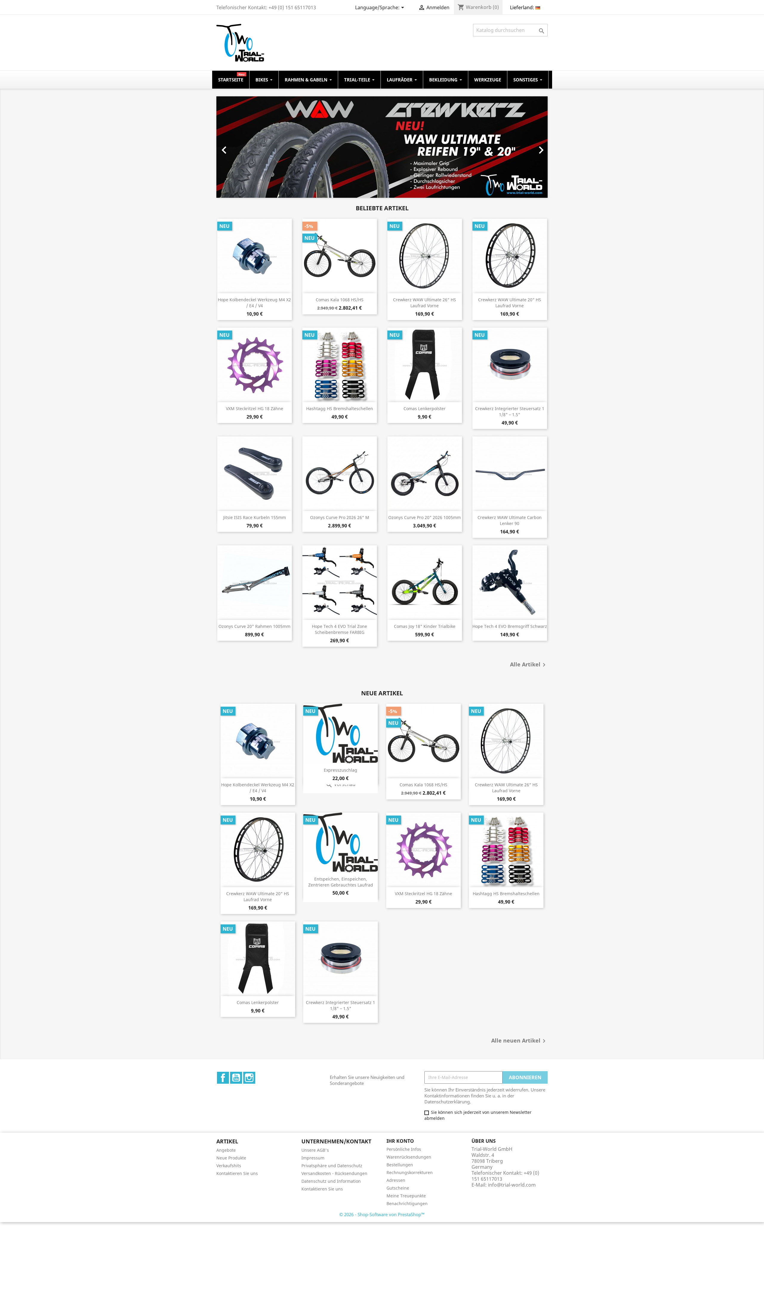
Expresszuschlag (340, 770)
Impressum (312, 1158)
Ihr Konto (400, 1141)
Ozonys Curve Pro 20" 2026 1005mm (424, 517)
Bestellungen (399, 1165)
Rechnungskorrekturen (409, 1172)
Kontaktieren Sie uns (237, 1173)
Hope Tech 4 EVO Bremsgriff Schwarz (509, 626)
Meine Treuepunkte (406, 1196)
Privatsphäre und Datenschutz (331, 1165)
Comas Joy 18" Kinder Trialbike (424, 626)
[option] (400, 147)
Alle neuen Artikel (519, 1041)
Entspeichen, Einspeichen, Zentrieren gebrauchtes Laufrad (340, 882)
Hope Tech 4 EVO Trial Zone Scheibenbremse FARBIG (339, 629)
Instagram (249, 1078)
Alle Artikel (529, 664)
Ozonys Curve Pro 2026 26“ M (339, 517)
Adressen (395, 1180)
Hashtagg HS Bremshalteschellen (339, 408)
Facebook (223, 1078)
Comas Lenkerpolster (424, 408)
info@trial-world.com (512, 1185)
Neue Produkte (231, 1158)
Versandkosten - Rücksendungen (334, 1173)
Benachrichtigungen (407, 1203)
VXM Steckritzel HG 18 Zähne (254, 408)
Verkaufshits (228, 1165)
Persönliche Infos (403, 1149)
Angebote (226, 1150)
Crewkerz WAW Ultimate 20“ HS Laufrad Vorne (509, 302)
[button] (241, 147)
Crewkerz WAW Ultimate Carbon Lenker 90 (510, 520)
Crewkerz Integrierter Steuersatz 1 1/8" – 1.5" (509, 411)
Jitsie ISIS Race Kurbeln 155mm (254, 517)
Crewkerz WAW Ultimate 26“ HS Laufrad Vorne (424, 302)
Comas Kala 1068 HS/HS (339, 299)
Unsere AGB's (315, 1150)
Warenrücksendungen (408, 1157)
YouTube (236, 1078)
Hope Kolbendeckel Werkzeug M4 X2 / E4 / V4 (254, 302)
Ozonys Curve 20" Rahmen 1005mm (254, 626)
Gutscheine (397, 1188)
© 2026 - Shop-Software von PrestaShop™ (382, 1214)
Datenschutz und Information (331, 1181)
